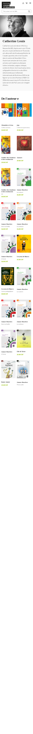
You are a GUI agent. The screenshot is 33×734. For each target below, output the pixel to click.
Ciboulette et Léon (7, 125)
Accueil (3, 18)
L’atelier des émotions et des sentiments (8, 158)
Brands (9, 18)
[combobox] (16, 11)
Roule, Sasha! (5, 382)
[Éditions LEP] (8, 8)
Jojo (18, 125)
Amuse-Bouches (22, 190)
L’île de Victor (21, 351)
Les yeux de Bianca (23, 256)
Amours (19, 158)
